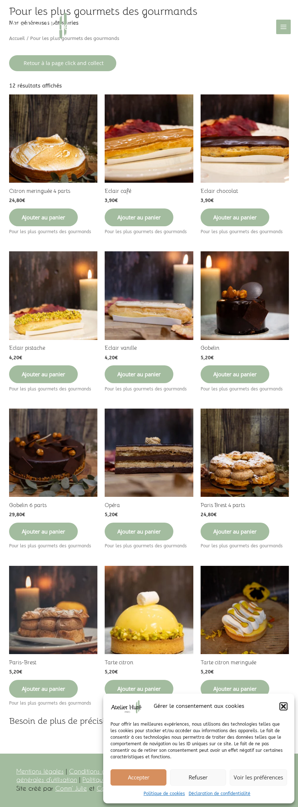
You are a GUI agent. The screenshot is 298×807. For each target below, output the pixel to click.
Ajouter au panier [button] (43, 217)
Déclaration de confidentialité (219, 793)
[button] (283, 706)
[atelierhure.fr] (39, 26)
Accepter (138, 777)
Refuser (198, 777)
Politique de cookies (164, 793)
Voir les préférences (258, 777)
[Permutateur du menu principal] (283, 27)
